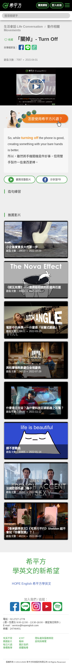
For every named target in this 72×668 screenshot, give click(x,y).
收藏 (10, 39)
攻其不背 (7, 638)
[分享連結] (34, 47)
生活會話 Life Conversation (23, 26)
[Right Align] (67, 6)
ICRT (21, 638)
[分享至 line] (27, 47)
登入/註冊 (57, 5)
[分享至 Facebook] (21, 47)
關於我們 (23, 644)
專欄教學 (7, 647)
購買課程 (42, 5)
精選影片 (7, 641)
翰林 (21, 641)
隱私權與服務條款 (44, 638)
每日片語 (7, 644)
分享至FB (55, 179)
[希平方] (12, 5)
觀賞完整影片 (23, 179)
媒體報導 (23, 647)
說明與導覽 (40, 641)
